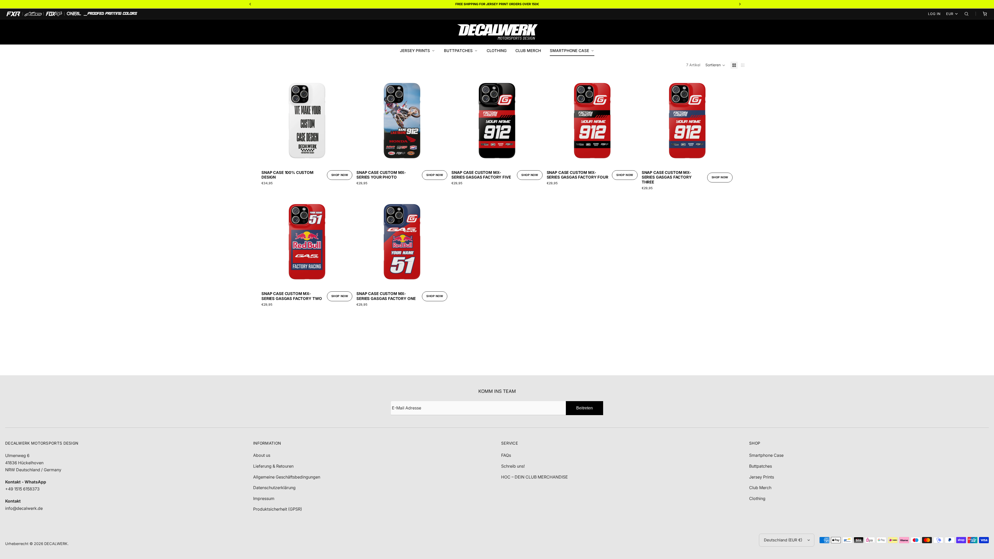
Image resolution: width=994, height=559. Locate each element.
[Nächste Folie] (344, 120)
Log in (934, 14)
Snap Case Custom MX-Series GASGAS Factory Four (577, 175)
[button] (715, 65)
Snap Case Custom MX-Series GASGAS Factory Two (291, 296)
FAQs (506, 455)
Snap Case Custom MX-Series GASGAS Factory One (385, 296)
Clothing (757, 498)
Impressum (263, 498)
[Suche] (966, 13)
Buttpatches (760, 466)
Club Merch (760, 487)
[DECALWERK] (497, 32)
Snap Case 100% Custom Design (287, 175)
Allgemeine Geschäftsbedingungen (286, 477)
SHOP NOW (339, 175)
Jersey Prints (761, 477)
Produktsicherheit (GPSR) (277, 509)
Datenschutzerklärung (274, 487)
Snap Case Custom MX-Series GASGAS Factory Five (481, 175)
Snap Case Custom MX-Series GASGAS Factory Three (667, 177)
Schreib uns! (513, 466)
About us (261, 455)
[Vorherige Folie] (269, 120)
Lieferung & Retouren (273, 466)
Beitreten (584, 408)
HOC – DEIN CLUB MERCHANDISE (534, 477)
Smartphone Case (766, 455)
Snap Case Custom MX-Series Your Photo (381, 175)
